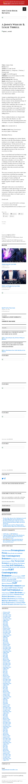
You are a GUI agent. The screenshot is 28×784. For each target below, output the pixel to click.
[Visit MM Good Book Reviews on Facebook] (4, 479)
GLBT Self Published (11, 590)
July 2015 (5, 699)
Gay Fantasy (14, 558)
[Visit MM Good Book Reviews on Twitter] (3, 479)
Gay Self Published (14, 565)
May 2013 (5, 731)
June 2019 (5, 639)
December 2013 (7, 722)
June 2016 (5, 687)
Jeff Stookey (6, 534)
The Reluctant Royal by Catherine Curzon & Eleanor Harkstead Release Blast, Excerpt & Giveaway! (14, 522)
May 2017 (5, 672)
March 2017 (6, 675)
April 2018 (5, 658)
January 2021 (6, 613)
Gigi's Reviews (12, 567)
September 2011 (7, 758)
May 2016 (5, 688)
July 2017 (5, 670)
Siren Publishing (17, 602)
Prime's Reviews (8, 598)
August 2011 (6, 760)
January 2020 (6, 629)
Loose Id (14, 241)
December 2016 (7, 679)
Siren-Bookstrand (7, 602)
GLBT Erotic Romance (16, 576)
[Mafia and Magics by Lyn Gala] (14, 277)
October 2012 (6, 741)
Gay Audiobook (18, 553)
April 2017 (5, 674)
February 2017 (6, 676)
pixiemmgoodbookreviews (8, 236)
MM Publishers (14, 534)
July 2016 (5, 686)
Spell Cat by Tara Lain (8, 308)
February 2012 (6, 752)
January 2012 (6, 753)
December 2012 (7, 738)
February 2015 (6, 705)
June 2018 (5, 655)
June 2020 (5, 623)
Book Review (9, 237)
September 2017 (7, 667)
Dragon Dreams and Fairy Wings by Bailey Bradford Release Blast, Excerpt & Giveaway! (14, 525)
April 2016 (5, 690)
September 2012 (7, 742)
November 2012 (7, 739)
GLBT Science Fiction (16, 588)
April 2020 (5, 625)
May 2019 (5, 640)
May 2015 (5, 702)
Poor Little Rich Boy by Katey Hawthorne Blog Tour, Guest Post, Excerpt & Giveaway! (13, 537)
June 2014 (5, 714)
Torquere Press (23, 604)
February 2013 (6, 735)
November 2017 (7, 664)
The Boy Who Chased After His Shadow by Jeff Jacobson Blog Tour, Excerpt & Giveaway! (14, 519)
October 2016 (6, 682)
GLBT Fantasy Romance (12, 578)
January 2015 (6, 706)
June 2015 (5, 701)
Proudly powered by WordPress (10, 781)
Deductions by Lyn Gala (9, 264)
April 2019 (5, 641)
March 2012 (6, 750)
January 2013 (6, 737)
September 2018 (7, 651)
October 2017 (6, 666)
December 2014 (7, 707)
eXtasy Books (10, 553)
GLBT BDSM (5, 570)
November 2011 (7, 756)
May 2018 (5, 656)
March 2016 (6, 691)
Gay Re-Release (13, 563)
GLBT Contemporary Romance (10, 572)
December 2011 (7, 754)
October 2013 (6, 725)
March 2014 (6, 718)
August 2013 (6, 727)
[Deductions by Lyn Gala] (14, 255)
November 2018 (7, 648)
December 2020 (7, 615)
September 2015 (7, 696)
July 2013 (5, 729)
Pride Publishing (18, 596)
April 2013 (5, 733)
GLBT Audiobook (20, 567)
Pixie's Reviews (8, 596)
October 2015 (6, 695)
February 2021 (6, 612)
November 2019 (7, 632)
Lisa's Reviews (16, 592)
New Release (11, 594)
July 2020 (5, 621)
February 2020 (6, 628)
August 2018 (6, 652)
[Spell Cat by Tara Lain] (14, 299)
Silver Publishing (20, 600)
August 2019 (6, 636)
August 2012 (6, 744)
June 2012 (5, 746)
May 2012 (5, 748)
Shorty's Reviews (21, 241)
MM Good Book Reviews (9, 12)
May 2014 (5, 715)
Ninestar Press (19, 594)
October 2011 (6, 757)
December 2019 (7, 631)
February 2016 (6, 692)
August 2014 (6, 713)
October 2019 (6, 633)
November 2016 (7, 680)
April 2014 (5, 717)
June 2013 (5, 730)
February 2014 (6, 719)
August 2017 (6, 668)
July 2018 (5, 654)
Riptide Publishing (19, 598)
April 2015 (5, 703)
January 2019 (6, 645)
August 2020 (6, 620)
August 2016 (6, 684)
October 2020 (6, 617)
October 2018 (6, 649)
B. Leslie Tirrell (9, 240)
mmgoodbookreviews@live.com (10, 769)
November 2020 (7, 616)
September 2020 (7, 619)
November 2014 (7, 709)
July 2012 (5, 745)
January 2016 (6, 694)
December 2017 (7, 663)
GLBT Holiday (10, 579)
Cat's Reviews (6, 550)
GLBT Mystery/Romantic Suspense (10, 580)
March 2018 (6, 659)
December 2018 (7, 647)
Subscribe (6, 510)
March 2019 (6, 643)
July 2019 (5, 637)
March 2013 (6, 734)
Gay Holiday (20, 558)
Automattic (10, 782)
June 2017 (5, 671)
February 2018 (6, 660)
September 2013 (7, 726)
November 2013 (7, 723)
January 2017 (6, 678)
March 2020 (6, 627)
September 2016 (7, 683)
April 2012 (5, 749)
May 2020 (5, 624)
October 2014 (6, 710)
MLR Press (5, 594)
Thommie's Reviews (13, 604)
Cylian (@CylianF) (7, 535)
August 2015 (6, 698)
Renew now (7, 3)
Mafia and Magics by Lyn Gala (11, 286)
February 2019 (6, 644)
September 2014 (7, 711)
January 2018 (6, 662)
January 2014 (6, 721)
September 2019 (7, 635)
